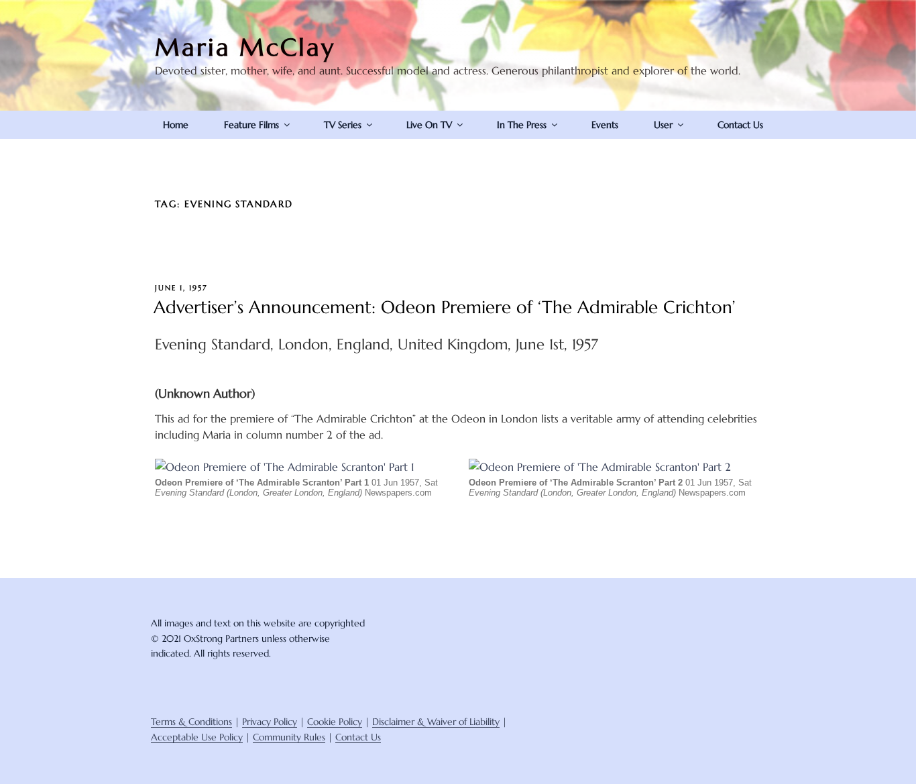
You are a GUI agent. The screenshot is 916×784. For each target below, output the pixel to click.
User (663, 125)
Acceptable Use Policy (197, 737)
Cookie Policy (334, 722)
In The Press (522, 125)
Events (604, 125)
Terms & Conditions (191, 722)
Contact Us (740, 125)
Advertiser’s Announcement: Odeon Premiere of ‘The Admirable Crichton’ (445, 307)
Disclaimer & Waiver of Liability (436, 722)
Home (175, 125)
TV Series (342, 125)
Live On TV (429, 125)
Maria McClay (245, 47)
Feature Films (251, 125)
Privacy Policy (269, 722)
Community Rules (289, 737)
